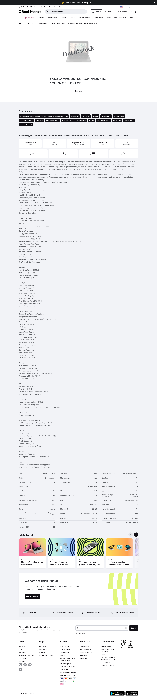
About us (22, 646)
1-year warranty (65, 649)
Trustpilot (22, 661)
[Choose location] (123, 7)
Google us (51, 589)
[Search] (47, 11)
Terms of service (106, 646)
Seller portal (64, 670)
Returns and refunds (46, 655)
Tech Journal (84, 646)
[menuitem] (53, 17)
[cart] (136, 12)
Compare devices (86, 649)
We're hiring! (23, 658)
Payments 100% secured (68, 676)
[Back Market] (30, 11)
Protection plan (65, 652)
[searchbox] (67, 11)
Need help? (109, 12)
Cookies (103, 655)
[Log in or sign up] (131, 12)
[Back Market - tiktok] (25, 664)
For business (122, 12)
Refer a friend (64, 646)
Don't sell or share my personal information (108, 658)
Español (136, 7)
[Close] (154, 2)
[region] (78, 554)
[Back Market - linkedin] (20, 669)
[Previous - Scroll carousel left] (130, 534)
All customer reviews (87, 652)
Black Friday (84, 658)
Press (20, 649)
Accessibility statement (27, 655)
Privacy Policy (105, 662)
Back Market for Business (68, 673)
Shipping (42, 652)
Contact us (43, 646)
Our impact (22, 652)
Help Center (43, 649)
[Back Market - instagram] (20, 664)
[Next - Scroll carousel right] (136, 534)
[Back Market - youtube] (30, 664)
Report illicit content (107, 665)
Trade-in (62, 655)
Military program (65, 664)
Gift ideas (83, 655)
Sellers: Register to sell (67, 667)
